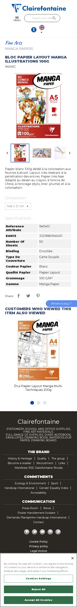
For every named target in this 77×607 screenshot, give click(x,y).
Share (18, 295)
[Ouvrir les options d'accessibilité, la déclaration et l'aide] (33, 29)
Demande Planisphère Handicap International (36, 517)
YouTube (42, 532)
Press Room (30, 508)
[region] (38, 580)
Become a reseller (19, 463)
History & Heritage (20, 458)
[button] (32, 403)
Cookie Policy (38, 541)
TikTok (58, 532)
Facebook (27, 532)
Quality (41, 458)
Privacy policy (38, 546)
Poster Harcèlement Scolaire (36, 513)
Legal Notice (38, 551)
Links (61, 463)
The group (58, 458)
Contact (38, 522)
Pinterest (38, 295)
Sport (54, 483)
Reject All (38, 589)
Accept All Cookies (38, 599)
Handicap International (19, 488)
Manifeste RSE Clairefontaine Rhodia (39, 467)
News (47, 508)
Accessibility (38, 492)
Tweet (28, 295)
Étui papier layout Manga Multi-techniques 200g (38, 388)
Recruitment (44, 463)
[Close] (72, 558)
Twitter (35, 532)
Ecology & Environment (30, 483)
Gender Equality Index (53, 488)
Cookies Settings (38, 578)
